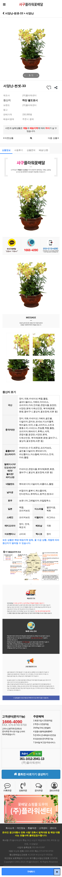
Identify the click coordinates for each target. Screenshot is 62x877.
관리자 (53, 828)
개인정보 (21, 828)
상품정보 (6, 150)
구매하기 (31, 871)
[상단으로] (57, 872)
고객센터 (43, 828)
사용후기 (18, 150)
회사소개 (10, 828)
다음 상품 (53, 138)
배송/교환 (43, 150)
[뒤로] (3, 13)
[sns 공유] (56, 88)
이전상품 (8, 138)
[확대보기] (31, 137)
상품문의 (31, 150)
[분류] (4, 4)
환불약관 (32, 828)
